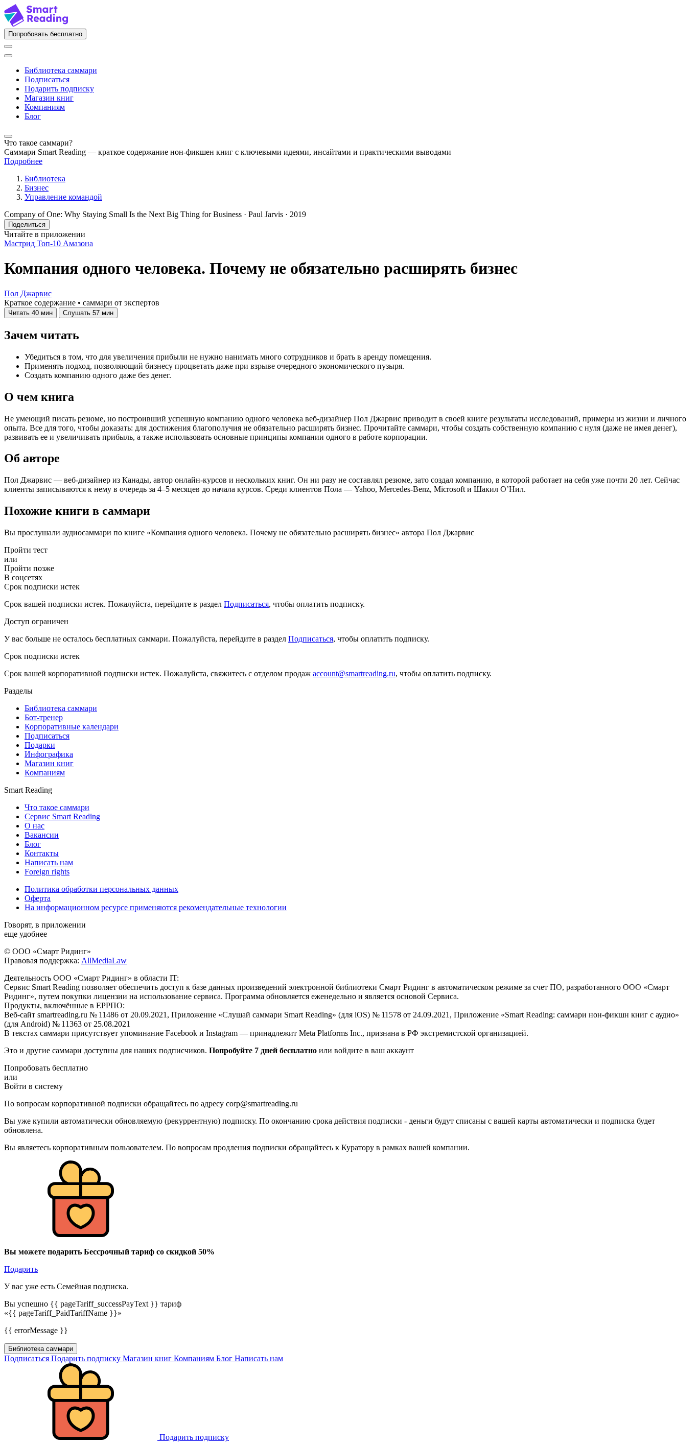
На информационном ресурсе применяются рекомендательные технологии (156, 907)
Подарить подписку (59, 88)
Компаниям (45, 107)
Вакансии (42, 835)
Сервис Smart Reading (62, 816)
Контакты (42, 853)
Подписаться (47, 79)
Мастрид (20, 243)
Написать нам (49, 862)
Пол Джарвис (28, 293)
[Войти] (8, 46)
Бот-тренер (44, 717)
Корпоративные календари (72, 726)
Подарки (40, 745)
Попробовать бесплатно (45, 34)
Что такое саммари (57, 807)
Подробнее (23, 161)
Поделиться (26, 224)
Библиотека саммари (61, 70)
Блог (33, 116)
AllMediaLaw (104, 960)
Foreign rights (47, 871)
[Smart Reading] (36, 23)
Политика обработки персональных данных (101, 889)
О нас (34, 825)
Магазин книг (49, 97)
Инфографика (49, 754)
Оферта (38, 898)
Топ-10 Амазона (65, 243)
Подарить (21, 1269)
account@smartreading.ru (354, 673)
